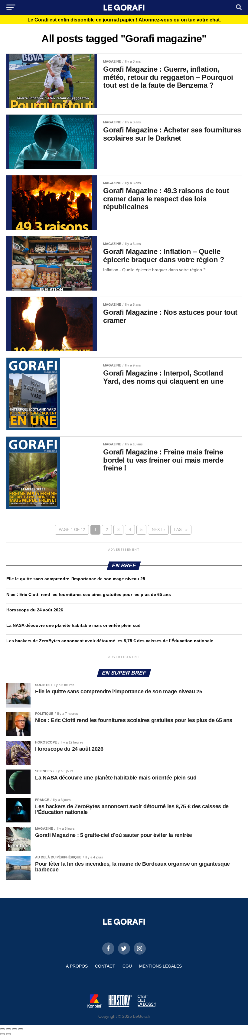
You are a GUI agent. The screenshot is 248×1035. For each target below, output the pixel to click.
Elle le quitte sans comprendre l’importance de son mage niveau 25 (75, 578)
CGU (127, 966)
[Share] (8, 1029)
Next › (158, 529)
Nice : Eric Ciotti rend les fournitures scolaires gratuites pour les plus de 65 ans (88, 594)
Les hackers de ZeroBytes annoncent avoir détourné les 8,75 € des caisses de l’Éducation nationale (109, 640)
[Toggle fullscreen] (14, 1029)
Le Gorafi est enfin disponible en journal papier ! (124, 20)
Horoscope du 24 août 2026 (34, 609)
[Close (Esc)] (2, 1029)
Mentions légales (160, 966)
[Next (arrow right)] (8, 1034)
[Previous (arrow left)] (2, 1034)
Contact (105, 966)
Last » (181, 529)
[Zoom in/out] (20, 1029)
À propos (77, 966)
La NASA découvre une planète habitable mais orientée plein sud (73, 625)
